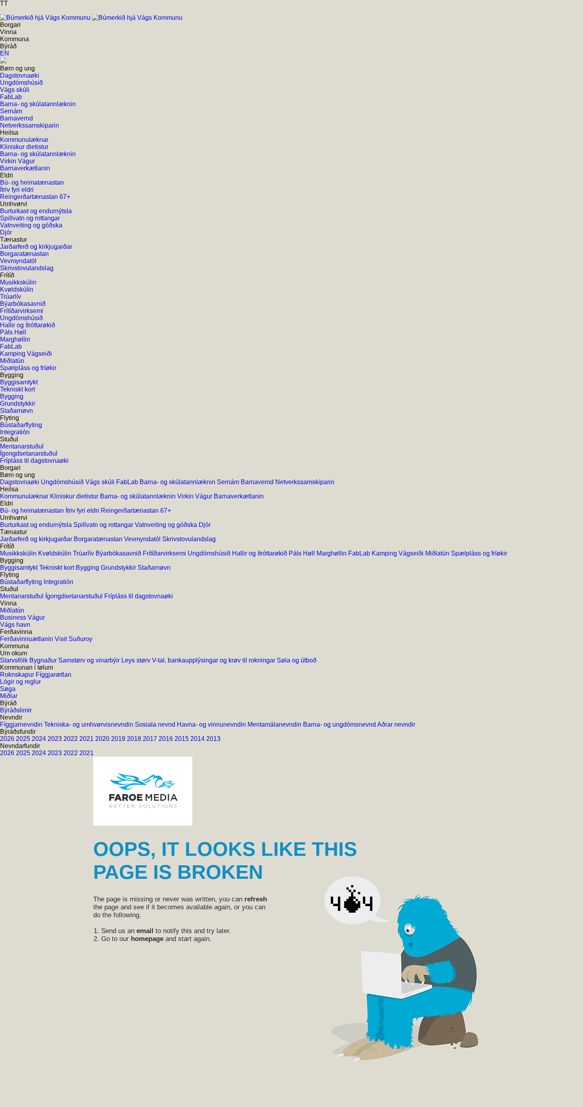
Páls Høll (302, 553)
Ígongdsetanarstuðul (74, 596)
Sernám (229, 482)
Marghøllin (332, 553)
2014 (198, 738)
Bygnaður (43, 660)
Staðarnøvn (154, 567)
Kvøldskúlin (55, 553)
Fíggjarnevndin (22, 724)
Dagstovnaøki (20, 482)
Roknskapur (18, 674)
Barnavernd (258, 482)
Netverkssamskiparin (304, 482)
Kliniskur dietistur (75, 496)
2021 (87, 738)
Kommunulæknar (25, 496)
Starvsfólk (14, 660)
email (144, 931)
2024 (40, 738)
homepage (147, 939)
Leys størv (136, 660)
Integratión (58, 581)
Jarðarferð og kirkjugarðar (37, 539)
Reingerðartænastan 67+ (136, 510)
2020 (103, 738)
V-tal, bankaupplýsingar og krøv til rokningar (214, 660)
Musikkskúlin (19, 553)
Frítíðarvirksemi (165, 553)
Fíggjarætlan (53, 674)
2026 (8, 738)
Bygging (88, 567)
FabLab (128, 482)
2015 (182, 738)
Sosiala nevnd (156, 724)
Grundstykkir (119, 567)
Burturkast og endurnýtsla (36, 524)
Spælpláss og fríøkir (479, 553)
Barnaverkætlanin (239, 496)
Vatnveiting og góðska (167, 524)
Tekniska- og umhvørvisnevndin (89, 724)
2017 (151, 738)
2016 (167, 738)
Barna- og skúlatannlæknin (178, 482)
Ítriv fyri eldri (83, 510)
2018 (135, 738)
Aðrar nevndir (396, 724)
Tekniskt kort (57, 567)
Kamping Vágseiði (398, 553)
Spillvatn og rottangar (104, 524)
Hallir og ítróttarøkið (260, 553)
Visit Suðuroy (73, 639)
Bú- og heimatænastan (32, 510)
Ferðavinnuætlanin (27, 639)
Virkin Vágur (195, 496)
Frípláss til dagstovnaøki (138, 596)
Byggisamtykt (19, 567)
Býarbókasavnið (119, 553)
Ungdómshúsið (63, 482)
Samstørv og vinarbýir (89, 660)
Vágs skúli (100, 482)
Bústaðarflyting (22, 581)
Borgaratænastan (99, 539)
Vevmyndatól (143, 539)
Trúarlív (84, 553)
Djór (205, 524)
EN (4, 53)
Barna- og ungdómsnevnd (340, 724)
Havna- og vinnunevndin (212, 724)
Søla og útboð (296, 660)
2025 (24, 738)
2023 (55, 738)
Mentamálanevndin (275, 724)
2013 (213, 738)
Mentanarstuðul (22, 596)
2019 (119, 738)
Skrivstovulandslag (189, 539)
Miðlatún (438, 553)
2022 (71, 738)
